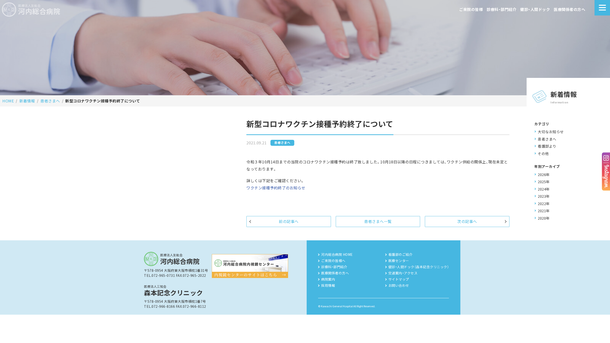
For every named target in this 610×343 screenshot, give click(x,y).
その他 (543, 153)
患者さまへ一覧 (378, 221)
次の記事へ (467, 221)
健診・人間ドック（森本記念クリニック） (418, 266)
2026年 (544, 174)
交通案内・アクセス (403, 273)
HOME (8, 101)
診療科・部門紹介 (501, 9)
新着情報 (27, 101)
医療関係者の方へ (569, 9)
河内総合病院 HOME (337, 254)
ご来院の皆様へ (333, 260)
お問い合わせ (398, 285)
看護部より (547, 146)
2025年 (544, 181)
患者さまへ (50, 101)
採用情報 (328, 285)
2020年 (544, 218)
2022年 (544, 203)
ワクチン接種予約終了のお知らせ (275, 188)
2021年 (544, 210)
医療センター (398, 260)
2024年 (544, 189)
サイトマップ (398, 279)
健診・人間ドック (535, 9)
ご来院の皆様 (471, 9)
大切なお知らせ (551, 131)
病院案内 (328, 279)
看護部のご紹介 (400, 254)
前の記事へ (289, 221)
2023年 (544, 196)
